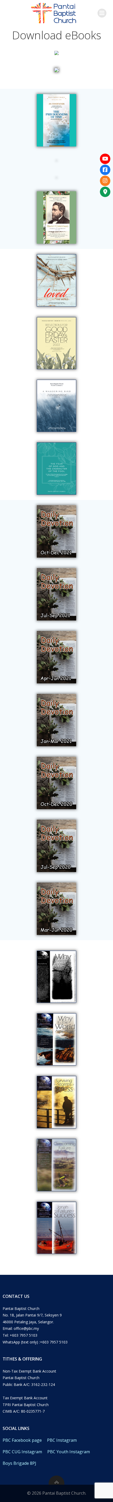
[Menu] (101, 13)
